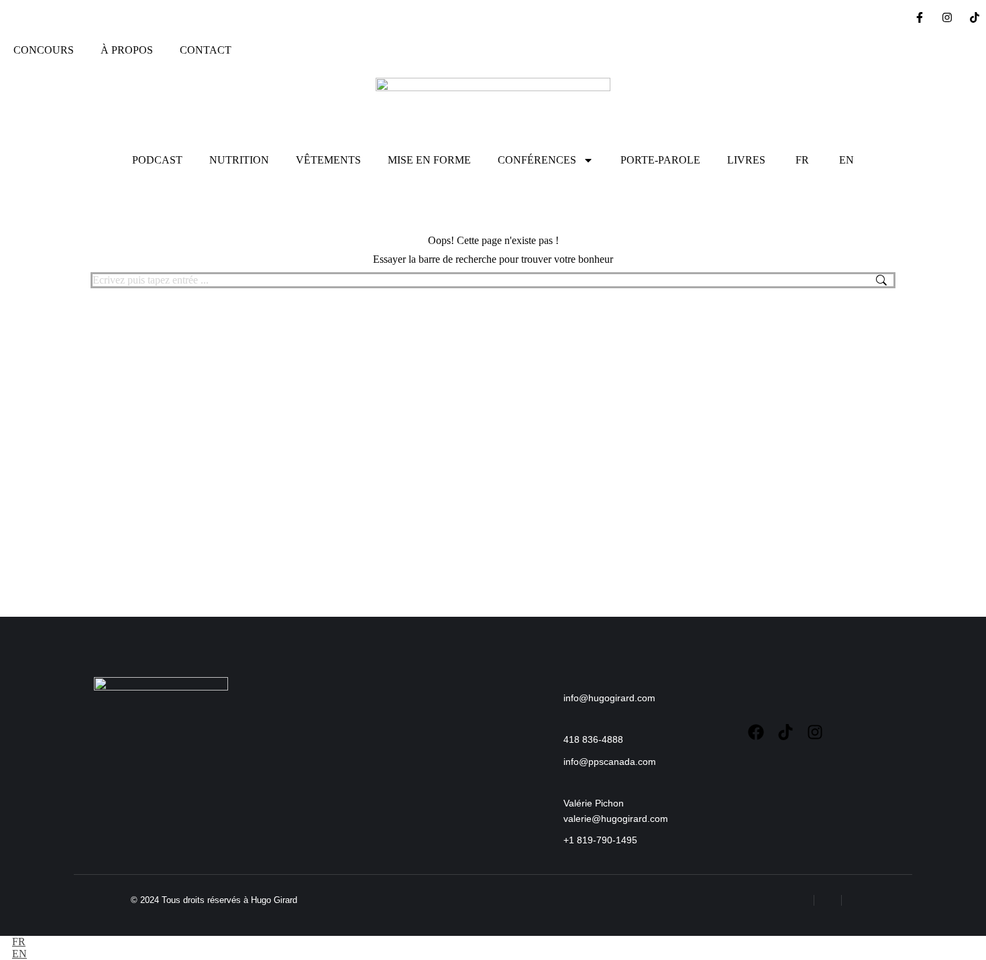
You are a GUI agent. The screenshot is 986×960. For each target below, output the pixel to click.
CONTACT (205, 50)
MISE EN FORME (429, 160)
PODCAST (157, 160)
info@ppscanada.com (609, 761)
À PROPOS (127, 50)
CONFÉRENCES (537, 160)
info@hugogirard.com (609, 698)
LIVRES (746, 160)
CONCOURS (43, 50)
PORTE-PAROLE (660, 160)
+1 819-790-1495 (600, 840)
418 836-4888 (593, 739)
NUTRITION (239, 160)
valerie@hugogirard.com (615, 818)
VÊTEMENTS (328, 160)
